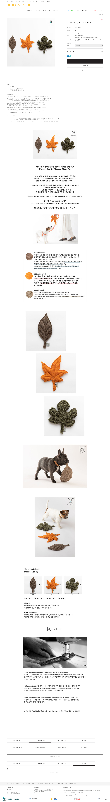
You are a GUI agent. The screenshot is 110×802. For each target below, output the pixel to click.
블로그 (46, 783)
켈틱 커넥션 (60, 783)
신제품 (77, 10)
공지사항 (37, 1)
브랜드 (101, 10)
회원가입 (12, 1)
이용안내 (12, 783)
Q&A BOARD (84, 78)
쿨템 (67, 10)
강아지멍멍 (29, 10)
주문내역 (23, 1)
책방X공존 (55, 10)
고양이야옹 (37, 10)
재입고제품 (84, 10)
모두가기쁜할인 (94, 10)
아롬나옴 (34, 783)
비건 (72, 10)
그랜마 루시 (52, 783)
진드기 (62, 10)
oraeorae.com (20, 4)
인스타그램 (40, 783)
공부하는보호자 (46, 10)
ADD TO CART (85, 65)
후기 (33, 1)
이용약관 (28, 783)
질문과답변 (43, 1)
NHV (66, 783)
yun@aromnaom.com (78, 794)
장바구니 (18, 1)
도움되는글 (49, 1)
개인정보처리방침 (20, 783)
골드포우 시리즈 (72, 783)
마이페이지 (28, 1)
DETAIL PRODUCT (17, 78)
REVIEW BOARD (62, 78)
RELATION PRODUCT (40, 78)
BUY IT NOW (85, 61)
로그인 (8, 1)
